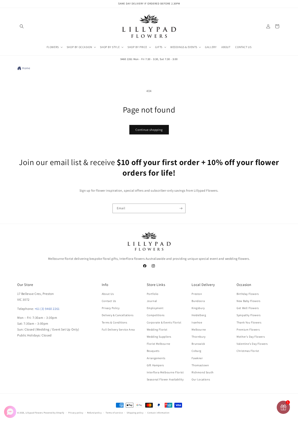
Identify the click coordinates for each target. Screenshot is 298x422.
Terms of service (114, 412)
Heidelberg (199, 315)
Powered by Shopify (54, 412)
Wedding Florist (157, 329)
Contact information (158, 412)
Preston (197, 294)
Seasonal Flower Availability (165, 379)
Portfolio (153, 294)
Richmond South (202, 372)
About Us (108, 294)
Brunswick (198, 344)
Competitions (156, 315)
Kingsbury (198, 308)
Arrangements (156, 358)
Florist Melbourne (158, 344)
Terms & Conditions (114, 322)
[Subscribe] (180, 208)
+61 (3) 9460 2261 (47, 309)
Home (26, 68)
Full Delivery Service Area (118, 329)
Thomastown (200, 365)
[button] (21, 26)
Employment (155, 308)
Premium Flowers (248, 329)
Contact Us (109, 301)
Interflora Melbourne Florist (165, 372)
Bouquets (153, 351)
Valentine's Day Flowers (252, 344)
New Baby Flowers (248, 301)
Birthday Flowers (248, 294)
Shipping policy (135, 412)
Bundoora (198, 301)
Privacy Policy (110, 308)
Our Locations (201, 379)
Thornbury (198, 336)
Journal (152, 301)
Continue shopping (149, 130)
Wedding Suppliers (159, 336)
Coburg (196, 351)
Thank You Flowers (249, 322)
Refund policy (94, 412)
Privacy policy (75, 412)
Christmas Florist (248, 351)
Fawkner (197, 358)
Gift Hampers (155, 365)
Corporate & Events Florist (164, 322)
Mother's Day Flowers (251, 336)
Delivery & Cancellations (117, 315)
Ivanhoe (197, 322)
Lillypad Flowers (34, 412)
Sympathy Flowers (249, 315)
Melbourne (199, 329)
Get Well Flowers (248, 308)
